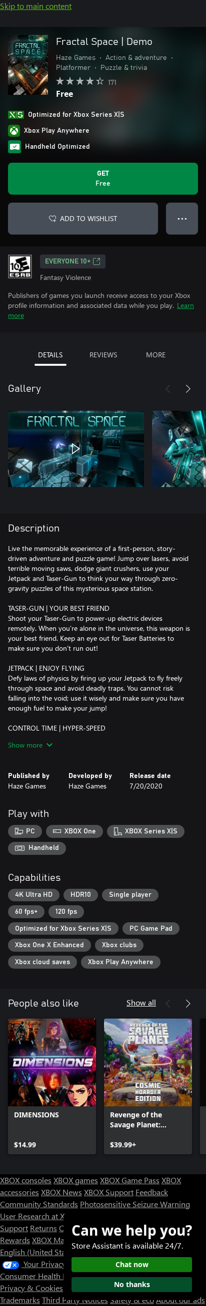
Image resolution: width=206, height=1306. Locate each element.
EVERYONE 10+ (67, 261)
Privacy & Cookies (31, 1288)
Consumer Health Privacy (44, 1276)
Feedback (152, 1192)
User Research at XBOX (41, 1216)
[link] (52, 1086)
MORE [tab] (156, 354)
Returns (43, 1228)
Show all (141, 1002)
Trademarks (20, 1300)
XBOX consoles (26, 1180)
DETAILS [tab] (50, 354)
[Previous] (168, 389)
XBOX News (61, 1192)
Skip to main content (36, 5)
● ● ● (182, 218)
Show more (25, 745)
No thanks (132, 1284)
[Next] (188, 389)
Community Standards (39, 1204)
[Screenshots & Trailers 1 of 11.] (76, 449)
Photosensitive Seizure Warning (135, 1204)
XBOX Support (109, 1192)
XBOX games (76, 1180)
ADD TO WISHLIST (88, 218)
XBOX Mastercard (62, 1240)
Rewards (15, 1240)
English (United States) (39, 1252)
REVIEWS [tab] (103, 354)
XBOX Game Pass (130, 1180)
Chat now (132, 1264)
